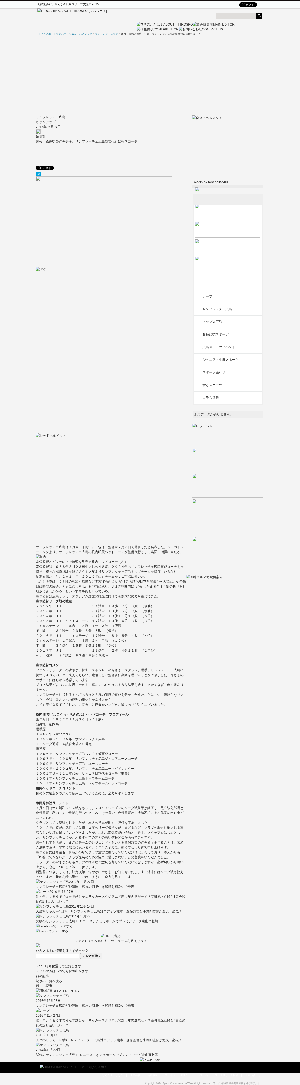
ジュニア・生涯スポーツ (220, 360)
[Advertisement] (150, 75)
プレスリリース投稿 (226, 1075)
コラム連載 (210, 397)
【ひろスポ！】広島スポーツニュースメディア (65, 33)
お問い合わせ (253, 1075)
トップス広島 (212, 322)
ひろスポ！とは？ (112, 1075)
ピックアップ (46, 122)
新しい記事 (44, 986)
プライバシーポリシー (178, 1075)
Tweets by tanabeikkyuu (210, 182)
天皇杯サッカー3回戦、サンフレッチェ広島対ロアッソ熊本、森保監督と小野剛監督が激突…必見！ (109, 911)
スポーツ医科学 (213, 372)
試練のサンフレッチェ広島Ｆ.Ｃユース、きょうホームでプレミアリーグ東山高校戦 (97, 921)
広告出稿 (203, 1075)
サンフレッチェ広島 (50, 117)
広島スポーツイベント (218, 347)
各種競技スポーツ (215, 334)
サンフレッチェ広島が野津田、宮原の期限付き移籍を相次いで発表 (85, 887)
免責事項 (152, 1075)
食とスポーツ (212, 385)
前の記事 (42, 976)
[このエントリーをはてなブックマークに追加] (111, 174)
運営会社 (135, 1075)
